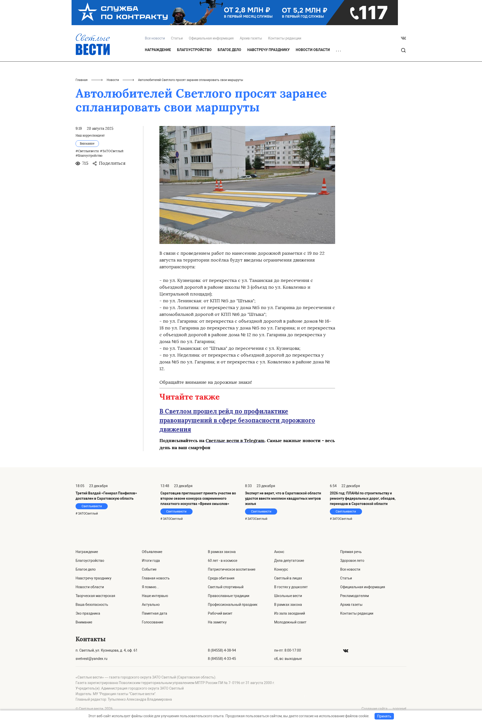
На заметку (217, 622)
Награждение (158, 50)
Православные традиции (228, 596)
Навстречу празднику (268, 50)
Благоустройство (194, 50)
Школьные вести (288, 596)
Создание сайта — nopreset (384, 709)
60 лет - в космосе (222, 561)
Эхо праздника (88, 613)
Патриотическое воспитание (231, 569)
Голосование (152, 622)
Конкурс (281, 569)
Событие (149, 569)
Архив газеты (251, 38)
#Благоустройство (89, 155)
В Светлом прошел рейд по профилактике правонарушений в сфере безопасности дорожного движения (237, 420)
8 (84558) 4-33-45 (222, 659)
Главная (82, 80)
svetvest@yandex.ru (91, 659)
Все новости (350, 569)
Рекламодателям (354, 596)
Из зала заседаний (289, 613)
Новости (113, 80)
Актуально (151, 605)
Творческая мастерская (95, 596)
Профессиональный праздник (233, 605)
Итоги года (151, 561)
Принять (384, 716)
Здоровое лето (352, 561)
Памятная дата (154, 613)
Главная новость (156, 578)
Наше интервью (155, 596)
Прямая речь (351, 552)
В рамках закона (222, 552)
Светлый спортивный (226, 587)
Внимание (84, 622)
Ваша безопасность (92, 605)
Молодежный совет (290, 622)
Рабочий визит (220, 613)
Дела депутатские (289, 561)
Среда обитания (221, 578)
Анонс (279, 552)
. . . (338, 50)
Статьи (177, 38)
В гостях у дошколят (291, 587)
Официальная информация (211, 38)
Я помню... (150, 587)
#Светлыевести (87, 151)
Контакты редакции (284, 38)
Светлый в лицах (288, 578)
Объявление (152, 552)
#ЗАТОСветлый (112, 151)
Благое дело (229, 50)
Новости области (313, 50)
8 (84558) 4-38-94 (222, 650)
